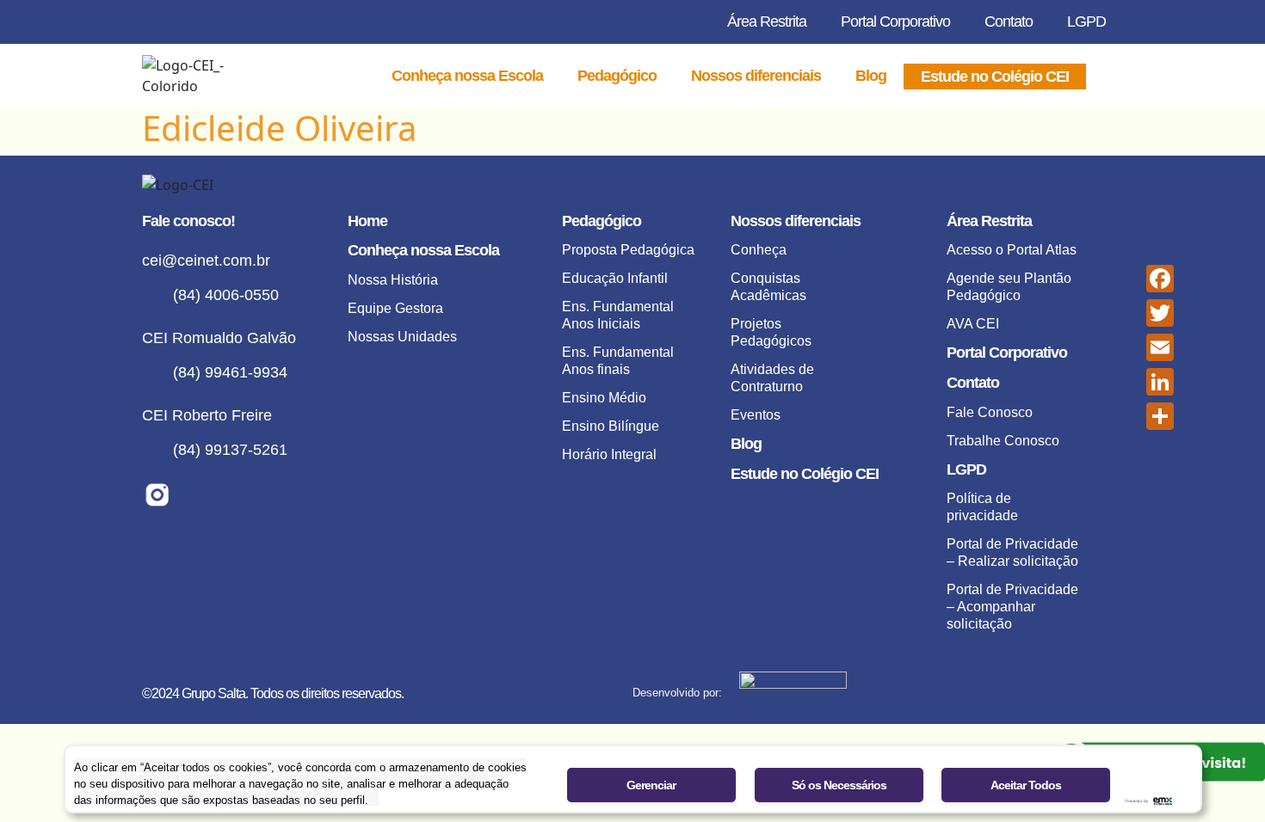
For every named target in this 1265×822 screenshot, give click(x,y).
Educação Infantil (615, 278)
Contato (1008, 21)
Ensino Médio (604, 397)
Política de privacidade (982, 507)
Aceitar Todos (1025, 785)
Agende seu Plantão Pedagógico (1009, 287)
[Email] (1160, 347)
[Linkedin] (243, 495)
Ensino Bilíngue (610, 426)
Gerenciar (651, 785)
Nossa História (393, 280)
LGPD (1086, 21)
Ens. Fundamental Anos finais (618, 361)
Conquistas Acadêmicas (768, 287)
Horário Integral (609, 454)
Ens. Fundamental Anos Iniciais (618, 315)
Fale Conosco (990, 412)
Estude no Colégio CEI (995, 76)
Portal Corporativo (895, 21)
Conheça (759, 249)
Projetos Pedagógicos (771, 332)
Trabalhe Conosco (1003, 440)
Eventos (756, 415)
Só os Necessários (839, 785)
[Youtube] (286, 495)
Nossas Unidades (402, 336)
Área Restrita (766, 21)
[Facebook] (200, 495)
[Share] (1160, 416)
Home (367, 221)
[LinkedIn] (1160, 382)
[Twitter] (1160, 313)
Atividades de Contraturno (772, 378)
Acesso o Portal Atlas (1012, 249)
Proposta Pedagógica (628, 249)
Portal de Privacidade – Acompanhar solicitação (1012, 606)
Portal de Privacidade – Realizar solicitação (1012, 552)
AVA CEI (973, 323)
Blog (870, 75)
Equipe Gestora (395, 308)
